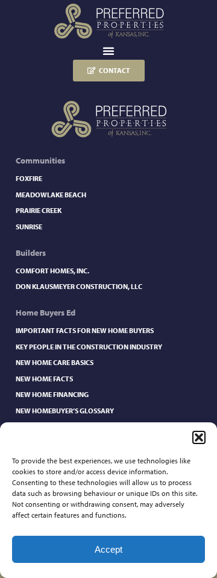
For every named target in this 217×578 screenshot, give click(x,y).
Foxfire (29, 178)
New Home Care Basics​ (54, 362)
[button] (199, 437)
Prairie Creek (38, 210)
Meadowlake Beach (51, 194)
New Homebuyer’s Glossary (65, 410)
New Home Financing (52, 394)
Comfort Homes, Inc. (52, 270)
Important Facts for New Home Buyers (85, 330)
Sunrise (29, 226)
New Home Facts (44, 378)
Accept (108, 549)
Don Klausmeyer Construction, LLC (79, 286)
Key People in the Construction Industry (89, 346)
